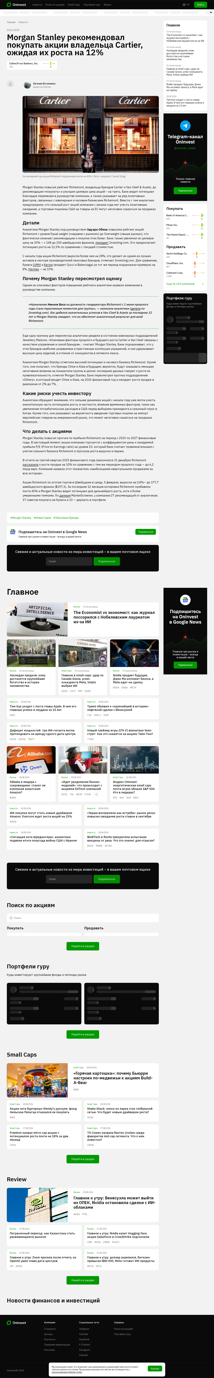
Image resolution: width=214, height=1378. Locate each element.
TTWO (90, 739)
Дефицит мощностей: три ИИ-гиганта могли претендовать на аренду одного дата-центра (42, 732)
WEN (12, 1117)
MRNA (99, 845)
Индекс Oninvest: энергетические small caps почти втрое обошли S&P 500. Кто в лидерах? (134, 787)
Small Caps (74, 4)
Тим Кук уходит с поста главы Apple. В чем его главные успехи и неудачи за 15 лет (43, 708)
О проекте (50, 1328)
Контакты (49, 1339)
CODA (13, 1145)
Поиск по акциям (54, 4)
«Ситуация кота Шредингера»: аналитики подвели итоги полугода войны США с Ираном (43, 838)
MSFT (31, 739)
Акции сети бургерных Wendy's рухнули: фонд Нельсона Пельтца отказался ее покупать (43, 1110)
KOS (129, 797)
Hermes (33, 269)
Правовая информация (57, 1344)
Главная (11, 22)
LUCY (73, 691)
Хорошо (155, 1368)
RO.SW (108, 845)
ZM (11, 1266)
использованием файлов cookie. (67, 1372)
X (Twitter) (84, 1344)
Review (107, 4)
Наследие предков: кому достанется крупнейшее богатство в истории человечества (27, 680)
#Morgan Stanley (20, 517)
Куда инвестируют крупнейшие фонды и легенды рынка (46, 975)
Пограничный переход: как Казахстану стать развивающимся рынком (42, 1235)
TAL (72, 794)
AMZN (13, 821)
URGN (90, 1145)
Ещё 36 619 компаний (180, 284)
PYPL (84, 1214)
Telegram (84, 1328)
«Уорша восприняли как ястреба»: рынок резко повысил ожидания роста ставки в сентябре (121, 814)
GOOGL (22, 739)
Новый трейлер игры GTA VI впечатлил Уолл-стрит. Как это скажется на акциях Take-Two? (120, 732)
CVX (89, 715)
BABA (125, 687)
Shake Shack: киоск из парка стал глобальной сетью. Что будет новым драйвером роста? (120, 1110)
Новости (37, 4)
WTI (115, 797)
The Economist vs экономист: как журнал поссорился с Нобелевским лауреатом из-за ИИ (114, 617)
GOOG (13, 739)
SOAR (87, 691)
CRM (89, 1242)
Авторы (48, 1334)
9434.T (116, 1242)
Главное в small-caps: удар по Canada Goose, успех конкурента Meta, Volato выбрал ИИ (82, 680)
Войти (200, 4)
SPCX (98, 1266)
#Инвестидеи (42, 517)
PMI (80, 691)
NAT (122, 797)
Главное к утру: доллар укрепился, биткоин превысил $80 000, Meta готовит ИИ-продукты (120, 1259)
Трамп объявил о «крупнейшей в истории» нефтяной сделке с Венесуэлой (117, 708)
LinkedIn (83, 1355)
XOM (106, 715)
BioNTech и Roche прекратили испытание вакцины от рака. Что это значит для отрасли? (121, 838)
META (133, 687)
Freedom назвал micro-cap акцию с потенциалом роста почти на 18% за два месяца (39, 1136)
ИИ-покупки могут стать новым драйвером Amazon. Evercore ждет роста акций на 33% (41, 814)
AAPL (12, 715)
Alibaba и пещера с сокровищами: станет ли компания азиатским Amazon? (28, 787)
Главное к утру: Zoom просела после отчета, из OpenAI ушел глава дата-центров (43, 1259)
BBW (76, 1089)
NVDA (116, 687)
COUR (87, 794)
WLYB (79, 794)
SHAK (90, 1117)
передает (102, 243)
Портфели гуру (91, 4)
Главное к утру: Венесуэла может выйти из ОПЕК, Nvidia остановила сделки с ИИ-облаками (114, 1202)
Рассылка (49, 1349)
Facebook (84, 1339)
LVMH (37, 265)
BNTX (90, 845)
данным (65, 495)
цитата (135, 308)
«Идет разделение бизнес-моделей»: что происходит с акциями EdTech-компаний (81, 785)
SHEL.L (97, 715)
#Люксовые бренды (66, 517)
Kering (48, 265)
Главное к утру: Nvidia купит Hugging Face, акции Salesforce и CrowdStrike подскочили (118, 1235)
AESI (135, 797)
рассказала (30, 464)
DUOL (64, 794)
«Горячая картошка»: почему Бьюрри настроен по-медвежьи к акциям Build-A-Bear (113, 1077)
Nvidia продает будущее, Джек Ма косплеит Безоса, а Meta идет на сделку (133, 678)
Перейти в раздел (82, 946)
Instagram (84, 1349)
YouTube (83, 1334)
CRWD (106, 1242)
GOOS (64, 691)
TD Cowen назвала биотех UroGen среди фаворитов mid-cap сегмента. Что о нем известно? (115, 1136)
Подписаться (145, 531)
